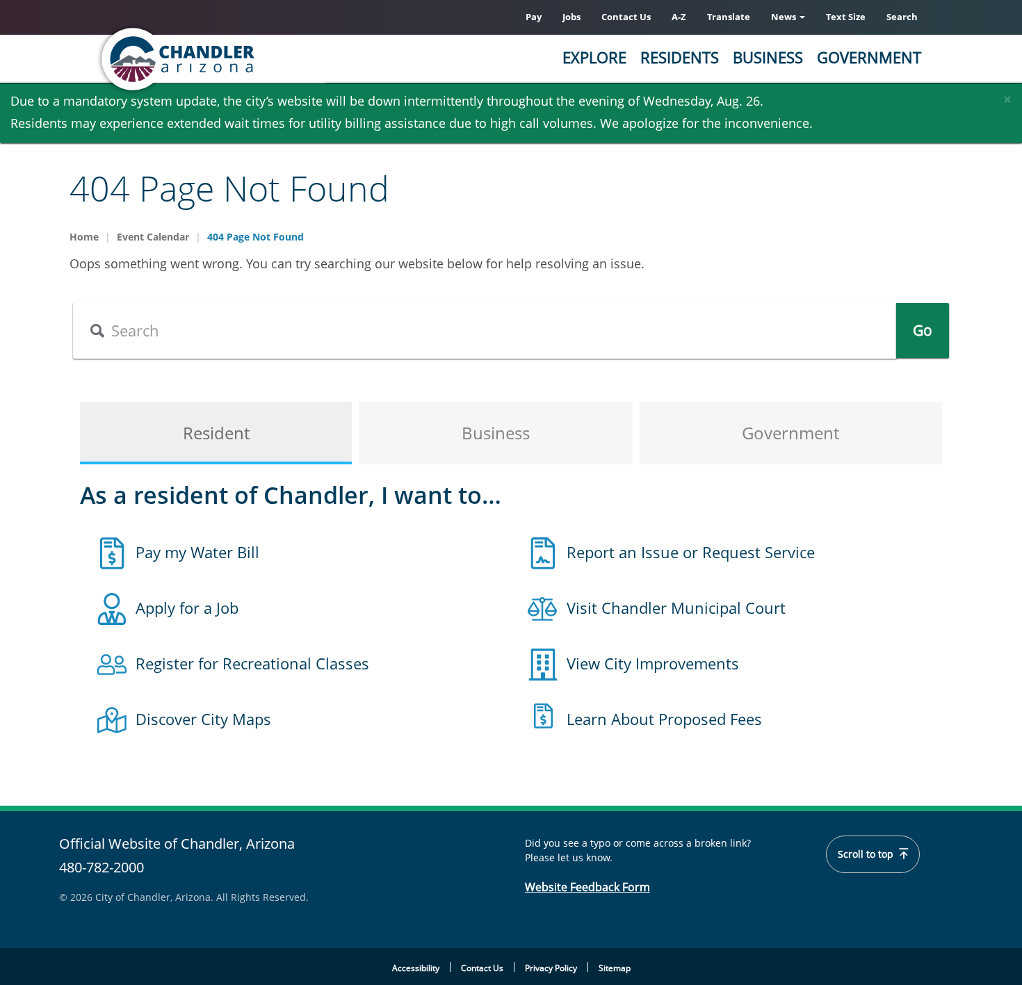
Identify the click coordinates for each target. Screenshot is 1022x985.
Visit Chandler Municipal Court (676, 607)
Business (768, 57)
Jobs (571, 16)
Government (869, 57)
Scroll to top (867, 854)
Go (922, 330)
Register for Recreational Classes (252, 663)
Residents (679, 57)
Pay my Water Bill (197, 552)
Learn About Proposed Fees (664, 718)
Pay (534, 16)
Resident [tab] (216, 432)
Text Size (846, 16)
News (784, 16)
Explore (594, 57)
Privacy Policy (551, 968)
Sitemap (615, 968)
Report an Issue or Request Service (691, 552)
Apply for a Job (187, 607)
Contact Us (626, 16)
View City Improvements (653, 663)
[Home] (233, 59)
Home (84, 236)
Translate (728, 16)
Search (902, 16)
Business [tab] (496, 432)
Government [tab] (790, 432)
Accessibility (415, 968)
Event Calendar (153, 236)
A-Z (679, 16)
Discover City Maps (203, 718)
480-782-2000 (101, 867)
